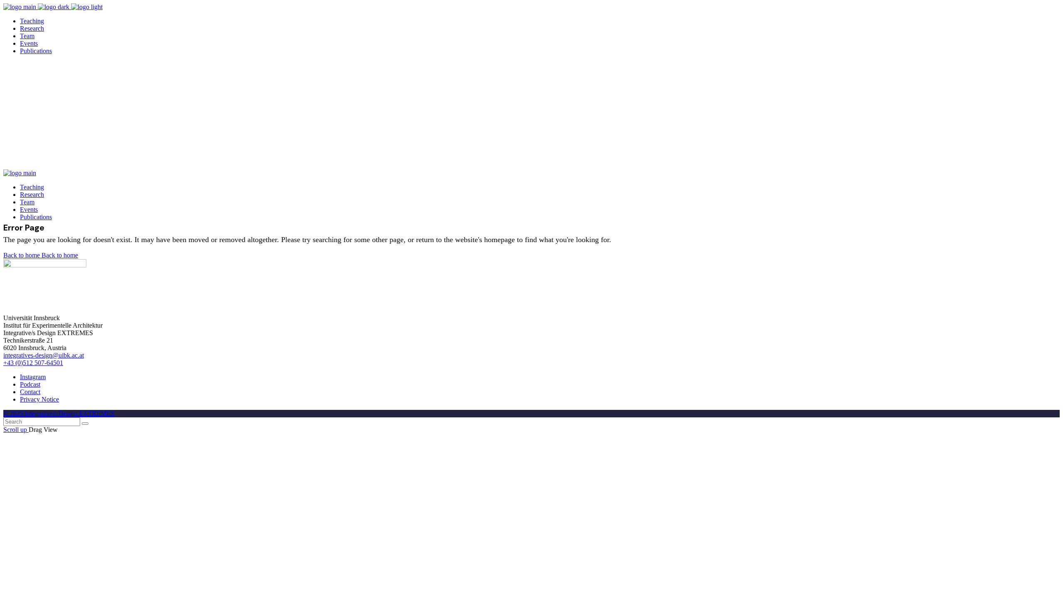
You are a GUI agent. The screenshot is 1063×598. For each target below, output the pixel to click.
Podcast (30, 384)
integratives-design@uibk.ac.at (43, 355)
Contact (30, 391)
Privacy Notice (39, 399)
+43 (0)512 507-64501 (33, 362)
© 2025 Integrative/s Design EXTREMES (59, 413)
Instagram (33, 376)
